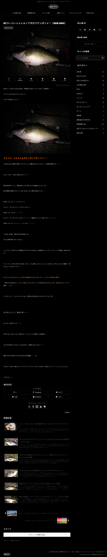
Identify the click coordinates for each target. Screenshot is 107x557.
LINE (99, 29)
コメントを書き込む (37, 535)
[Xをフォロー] (29, 406)
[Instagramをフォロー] (37, 406)
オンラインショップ (90, 552)
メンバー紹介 (71, 552)
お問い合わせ (100, 552)
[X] (80, 30)
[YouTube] (94, 30)
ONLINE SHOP (90, 44)
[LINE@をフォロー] (44, 406)
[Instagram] (89, 30)
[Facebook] (85, 30)
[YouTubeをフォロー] (40, 406)
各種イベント (79, 552)
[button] (65, 79)
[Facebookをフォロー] (33, 406)
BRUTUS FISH (8, 384)
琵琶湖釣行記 (62, 552)
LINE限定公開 (53, 552)
